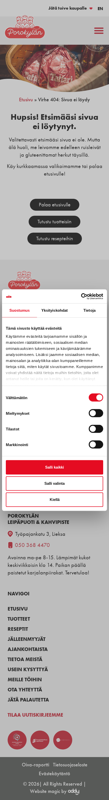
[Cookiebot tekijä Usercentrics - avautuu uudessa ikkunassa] (81, 296)
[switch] (96, 413)
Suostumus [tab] (19, 310)
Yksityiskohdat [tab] (54, 310)
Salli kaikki (54, 467)
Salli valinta (54, 483)
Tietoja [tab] (89, 310)
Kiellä (55, 499)
